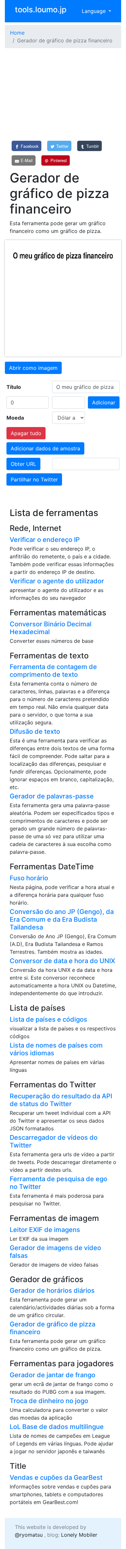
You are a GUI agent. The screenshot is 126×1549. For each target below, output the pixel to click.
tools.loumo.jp (41, 9)
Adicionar (103, 402)
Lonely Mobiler (79, 1535)
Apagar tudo (26, 433)
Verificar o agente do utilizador (57, 581)
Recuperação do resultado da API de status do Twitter (61, 1100)
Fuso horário (29, 878)
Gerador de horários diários (52, 1290)
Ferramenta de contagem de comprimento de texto (53, 670)
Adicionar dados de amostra (45, 448)
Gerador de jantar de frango (52, 1375)
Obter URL (23, 464)
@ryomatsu (29, 1535)
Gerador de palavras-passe (52, 796)
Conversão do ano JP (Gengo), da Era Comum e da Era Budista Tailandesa (62, 919)
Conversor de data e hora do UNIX (62, 961)
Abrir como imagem (33, 368)
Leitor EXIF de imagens (45, 1230)
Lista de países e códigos (48, 1019)
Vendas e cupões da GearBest (56, 1477)
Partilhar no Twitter (34, 479)
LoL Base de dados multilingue (57, 1427)
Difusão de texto (35, 731)
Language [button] (94, 11)
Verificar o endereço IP (45, 540)
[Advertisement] (63, 94)
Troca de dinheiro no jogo (49, 1401)
